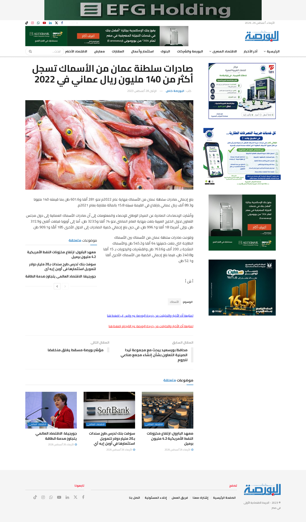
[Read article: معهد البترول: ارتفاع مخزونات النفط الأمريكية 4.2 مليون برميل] (167, 410)
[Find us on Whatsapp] (38, 23)
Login (72, 22)
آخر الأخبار (250, 51)
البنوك (165, 51)
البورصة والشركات (190, 51)
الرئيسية (273, 51)
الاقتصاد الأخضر (76, 51)
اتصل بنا (134, 497)
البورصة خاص (175, 90)
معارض (99, 51)
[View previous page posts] (65, 286)
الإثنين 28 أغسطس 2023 (142, 90)
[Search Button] (28, 51)
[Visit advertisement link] (153, 10)
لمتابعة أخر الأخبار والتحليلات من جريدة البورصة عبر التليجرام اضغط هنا (151, 326)
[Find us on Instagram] (32, 23)
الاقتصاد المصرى (224, 51)
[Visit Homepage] (263, 36)
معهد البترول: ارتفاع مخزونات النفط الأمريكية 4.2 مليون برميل (61, 254)
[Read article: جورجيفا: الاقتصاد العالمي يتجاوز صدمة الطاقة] (51, 410)
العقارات (118, 51)
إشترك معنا (200, 497)
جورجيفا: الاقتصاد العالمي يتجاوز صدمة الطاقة (60, 276)
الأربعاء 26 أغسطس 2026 (178, 449)
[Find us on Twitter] (56, 23)
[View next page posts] (57, 286)
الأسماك (174, 301)
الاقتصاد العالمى (154, 424)
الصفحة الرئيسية (224, 497)
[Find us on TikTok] (26, 23)
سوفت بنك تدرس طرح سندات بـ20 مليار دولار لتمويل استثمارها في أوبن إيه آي (62, 266)
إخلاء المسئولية (156, 497)
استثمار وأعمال (142, 51)
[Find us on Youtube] (44, 23)
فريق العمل (180, 497)
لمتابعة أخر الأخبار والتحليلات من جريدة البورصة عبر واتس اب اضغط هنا (150, 315)
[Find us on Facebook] (62, 23)
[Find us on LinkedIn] (50, 23)
